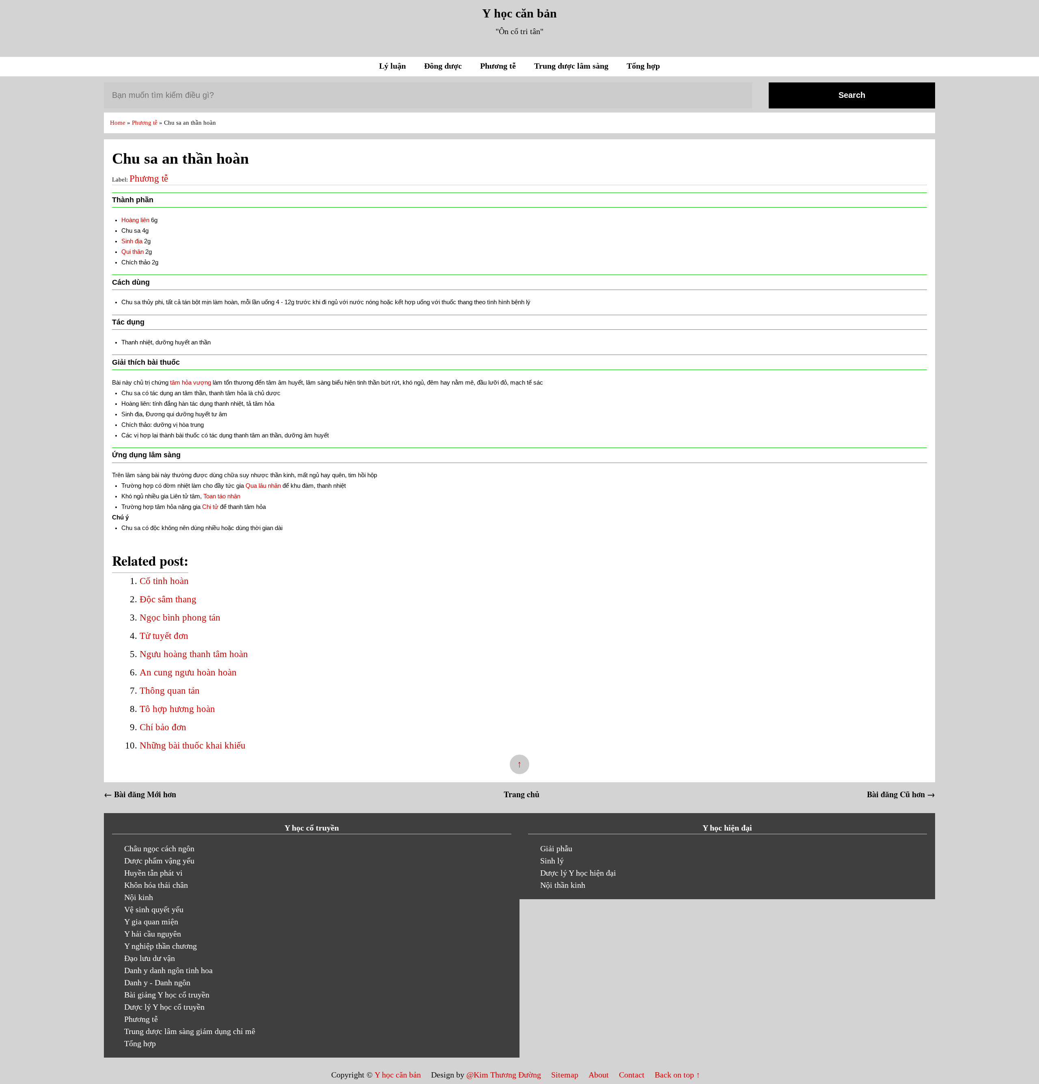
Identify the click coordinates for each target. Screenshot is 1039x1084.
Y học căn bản (519, 13)
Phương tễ (499, 65)
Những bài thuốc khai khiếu (193, 745)
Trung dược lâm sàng (572, 65)
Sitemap (565, 1074)
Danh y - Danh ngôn (157, 982)
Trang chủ (521, 794)
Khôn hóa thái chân (156, 885)
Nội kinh (138, 897)
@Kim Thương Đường (504, 1074)
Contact (632, 1074)
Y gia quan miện (151, 921)
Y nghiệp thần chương (160, 945)
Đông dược (444, 65)
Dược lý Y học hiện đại (578, 872)
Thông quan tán (170, 691)
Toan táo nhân (221, 496)
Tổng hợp (643, 65)
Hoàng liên (135, 219)
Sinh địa (131, 241)
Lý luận (393, 65)
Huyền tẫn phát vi (153, 872)
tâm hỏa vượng (190, 382)
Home (118, 122)
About (599, 1074)
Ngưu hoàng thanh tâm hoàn (194, 654)
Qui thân (132, 251)
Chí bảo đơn (163, 727)
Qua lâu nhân (263, 485)
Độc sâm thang (168, 599)
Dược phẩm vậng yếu (159, 860)
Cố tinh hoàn (164, 581)
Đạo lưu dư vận (149, 958)
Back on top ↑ (677, 1074)
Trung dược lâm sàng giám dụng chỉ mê (189, 1031)
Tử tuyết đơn (164, 636)
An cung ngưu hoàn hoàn (188, 672)
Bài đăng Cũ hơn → (901, 794)
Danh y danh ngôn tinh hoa (168, 970)
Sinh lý (552, 860)
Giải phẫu (556, 848)
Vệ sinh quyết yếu (153, 909)
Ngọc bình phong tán (180, 617)
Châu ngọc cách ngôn (159, 848)
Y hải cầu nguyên (152, 933)
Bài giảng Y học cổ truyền (166, 994)
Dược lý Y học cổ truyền (164, 1006)
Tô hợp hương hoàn (177, 709)
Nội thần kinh (562, 885)
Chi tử (210, 506)
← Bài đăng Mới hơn (140, 794)
